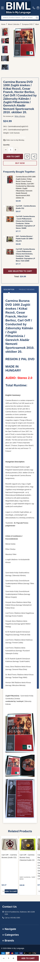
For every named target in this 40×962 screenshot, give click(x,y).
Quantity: (6, 145)
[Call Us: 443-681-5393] (34, 8)
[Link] (18, 7)
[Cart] (38, 8)
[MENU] (2, 8)
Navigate (10, 928)
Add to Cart (13, 156)
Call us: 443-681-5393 (12, 918)
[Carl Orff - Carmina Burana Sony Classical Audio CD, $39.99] (27, 844)
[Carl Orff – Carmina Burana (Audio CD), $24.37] (9, 844)
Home (3, 24)
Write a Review (20, 116)
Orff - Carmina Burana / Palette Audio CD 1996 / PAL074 (24, 238)
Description (8, 289)
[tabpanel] (10, 865)
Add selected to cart (20, 271)
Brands (9, 940)
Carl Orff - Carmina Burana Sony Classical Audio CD (27, 857)
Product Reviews (26, 289)
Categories (12, 934)
